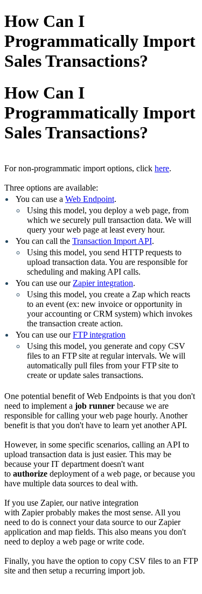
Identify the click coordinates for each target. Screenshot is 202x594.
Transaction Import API (112, 241)
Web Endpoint (89, 199)
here (162, 168)
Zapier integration (103, 283)
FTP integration (99, 334)
